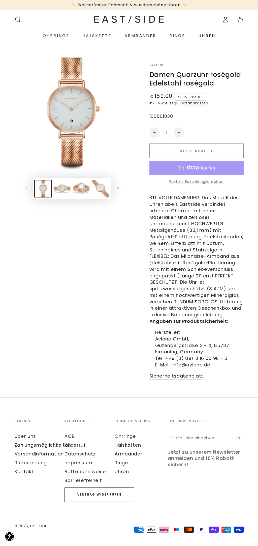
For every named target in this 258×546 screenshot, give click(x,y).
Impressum (78, 462)
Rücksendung (31, 462)
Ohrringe (125, 436)
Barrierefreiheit (83, 480)
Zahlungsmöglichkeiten (43, 445)
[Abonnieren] (240, 438)
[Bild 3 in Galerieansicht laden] (81, 188)
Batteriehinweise (85, 471)
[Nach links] (26, 188)
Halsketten (128, 445)
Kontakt (24, 471)
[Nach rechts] (117, 188)
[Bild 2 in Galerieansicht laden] (62, 188)
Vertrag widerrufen (99, 495)
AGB (69, 436)
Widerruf (75, 445)
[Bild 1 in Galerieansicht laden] (43, 188)
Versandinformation (39, 454)
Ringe (121, 462)
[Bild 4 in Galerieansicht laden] (100, 188)
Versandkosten (193, 103)
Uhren (122, 471)
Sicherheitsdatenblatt (176, 376)
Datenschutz (79, 454)
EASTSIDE (157, 65)
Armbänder (128, 454)
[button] (17, 19)
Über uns (25, 436)
